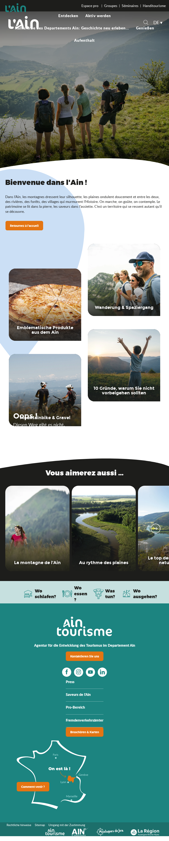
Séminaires (130, 5)
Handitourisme (154, 5)
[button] (146, 23)
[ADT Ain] (23, 22)
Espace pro (90, 5)
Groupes (110, 5)
